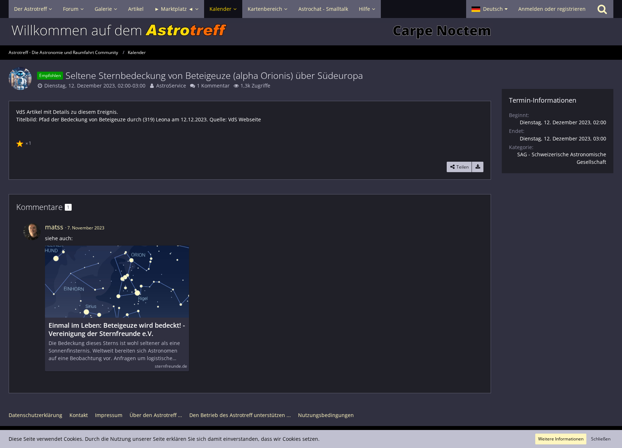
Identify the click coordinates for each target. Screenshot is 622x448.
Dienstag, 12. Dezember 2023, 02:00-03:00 (94, 85)
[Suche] (602, 9)
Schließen (600, 439)
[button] (489, 9)
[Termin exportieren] (477, 167)
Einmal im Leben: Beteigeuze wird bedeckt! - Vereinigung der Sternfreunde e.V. (117, 329)
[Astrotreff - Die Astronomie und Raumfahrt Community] (311, 32)
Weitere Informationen (560, 439)
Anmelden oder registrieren (552, 8)
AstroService (171, 85)
